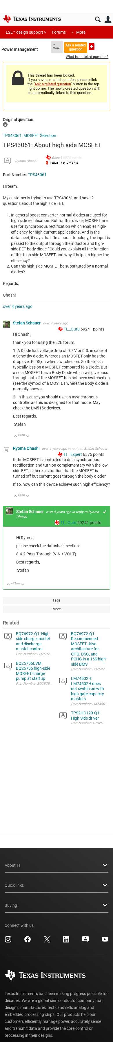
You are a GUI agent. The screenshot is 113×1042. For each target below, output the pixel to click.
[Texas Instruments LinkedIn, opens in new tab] (66, 941)
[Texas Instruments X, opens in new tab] (46, 941)
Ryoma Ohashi (26, 161)
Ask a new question (91, 46)
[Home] (32, 19)
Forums (59, 32)
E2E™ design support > (26, 32)
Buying (11, 905)
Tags (56, 600)
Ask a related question (75, 47)
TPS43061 (37, 174)
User (108, 20)
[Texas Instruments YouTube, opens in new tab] (104, 941)
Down (27, 436)
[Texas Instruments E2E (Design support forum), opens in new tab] (85, 941)
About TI (12, 865)
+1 (105, 512)
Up (15, 436)
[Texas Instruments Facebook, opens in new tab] (27, 941)
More (80, 32)
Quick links (14, 885)
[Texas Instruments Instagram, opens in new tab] (8, 941)
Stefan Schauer (27, 323)
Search (98, 20)
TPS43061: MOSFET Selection (29, 135)
